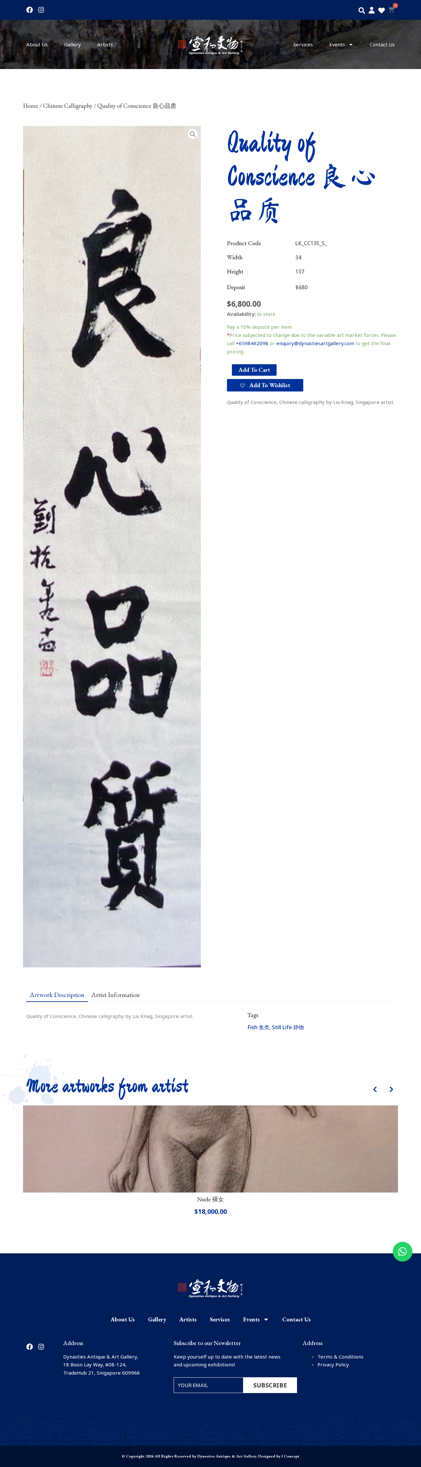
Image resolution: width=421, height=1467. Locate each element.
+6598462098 (252, 343)
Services (303, 44)
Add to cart (254, 369)
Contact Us (382, 44)
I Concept (290, 1456)
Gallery (72, 44)
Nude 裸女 (210, 1199)
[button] (362, 10)
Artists (105, 44)
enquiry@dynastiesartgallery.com (315, 343)
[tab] (57, 994)
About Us (37, 44)
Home (30, 105)
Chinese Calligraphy (67, 105)
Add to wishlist (269, 385)
